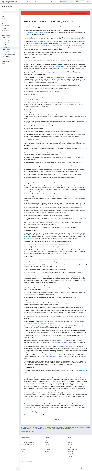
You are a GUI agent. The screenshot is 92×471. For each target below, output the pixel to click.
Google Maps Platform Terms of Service (74, 38)
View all (70, 456)
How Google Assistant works (27, 444)
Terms (22, 468)
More (52, 1)
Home (25, 17)
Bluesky (46, 442)
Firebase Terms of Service (30, 38)
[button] (9, 41)
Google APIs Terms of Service (47, 41)
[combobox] (67, 1)
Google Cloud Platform (62, 462)
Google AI (72, 462)
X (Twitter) (47, 449)
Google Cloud (71, 451)
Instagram (47, 444)
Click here (26, 414)
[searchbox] (10, 12)
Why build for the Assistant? (27, 442)
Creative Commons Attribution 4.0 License (60, 427)
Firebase (70, 444)
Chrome (70, 442)
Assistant (13, 2)
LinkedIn (46, 447)
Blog (46, 440)
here (30, 407)
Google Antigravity (72, 449)
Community (45, 1)
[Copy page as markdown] (70, 21)
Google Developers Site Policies (41, 428)
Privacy (27, 468)
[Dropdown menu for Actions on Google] (32, 1)
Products (30, 17)
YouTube (47, 451)
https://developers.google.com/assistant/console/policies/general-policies (48, 72)
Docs (36, 1)
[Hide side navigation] (17, 468)
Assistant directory (25, 447)
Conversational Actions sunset (78, 13)
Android (70, 440)
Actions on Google (26, 1)
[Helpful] (84, 18)
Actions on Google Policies (31, 238)
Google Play (71, 453)
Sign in (88, 1)
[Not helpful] (86, 18)
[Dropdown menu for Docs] (39, 1)
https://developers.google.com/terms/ (33, 32)
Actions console (7, 6)
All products (80, 462)
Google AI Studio (72, 447)
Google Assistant (37, 17)
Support (23, 449)
